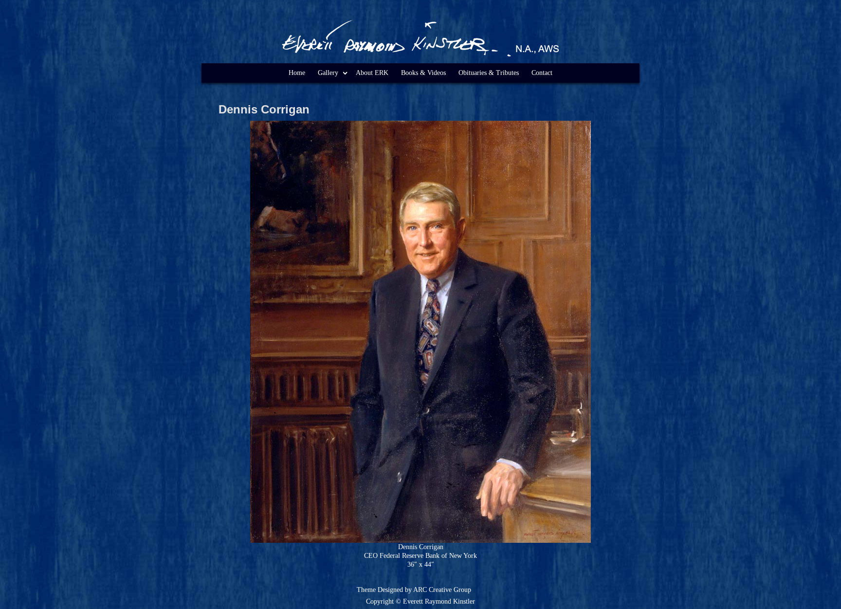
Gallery (328, 72)
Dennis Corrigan (264, 109)
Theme (366, 589)
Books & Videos (423, 72)
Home (297, 72)
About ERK (372, 72)
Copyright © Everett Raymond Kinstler (420, 601)
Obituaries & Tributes (488, 72)
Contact (541, 72)
